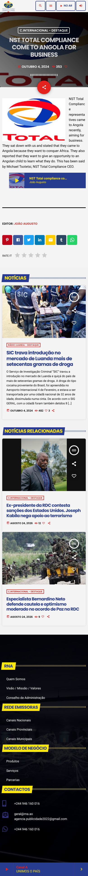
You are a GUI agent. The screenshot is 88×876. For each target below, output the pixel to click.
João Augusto (25, 224)
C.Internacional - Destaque (44, 30)
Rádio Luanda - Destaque (23, 345)
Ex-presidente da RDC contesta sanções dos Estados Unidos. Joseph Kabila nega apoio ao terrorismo (44, 510)
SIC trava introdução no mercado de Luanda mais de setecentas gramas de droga (40, 359)
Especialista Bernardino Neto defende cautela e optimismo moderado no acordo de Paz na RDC (43, 604)
